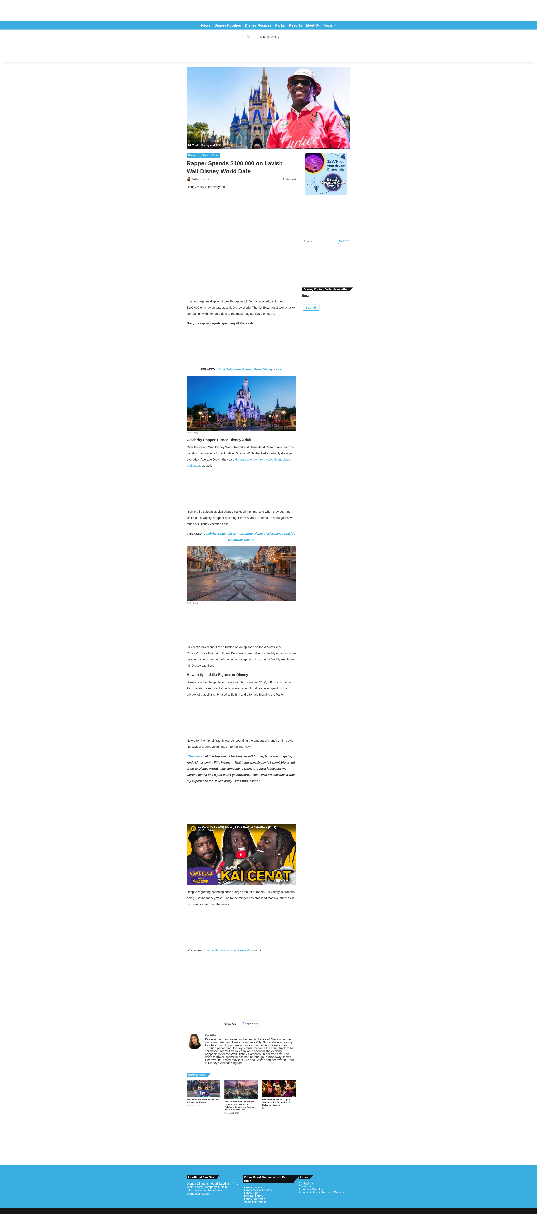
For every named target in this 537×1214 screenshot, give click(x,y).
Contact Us (306, 1183)
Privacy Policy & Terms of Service (321, 1192)
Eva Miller (196, 179)
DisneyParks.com (198, 1193)
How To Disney (253, 1196)
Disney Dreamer (254, 1199)
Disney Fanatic (253, 1187)
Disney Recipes (258, 25)
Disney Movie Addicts (257, 1190)
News (205, 25)
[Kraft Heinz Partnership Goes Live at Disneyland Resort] (203, 1088)
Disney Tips (250, 1193)
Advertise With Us (311, 1189)
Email (306, 295)
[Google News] (250, 1024)
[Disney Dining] (268, 45)
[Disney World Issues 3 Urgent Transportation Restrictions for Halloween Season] (279, 1088)
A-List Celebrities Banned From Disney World (249, 369)
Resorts (295, 25)
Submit (311, 307)
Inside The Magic (254, 1202)
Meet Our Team (319, 25)
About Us (305, 1186)
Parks (280, 25)
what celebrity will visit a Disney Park (228, 950)
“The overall (195, 756)
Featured (193, 155)
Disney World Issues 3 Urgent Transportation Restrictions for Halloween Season (277, 1102)
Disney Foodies (227, 25)
